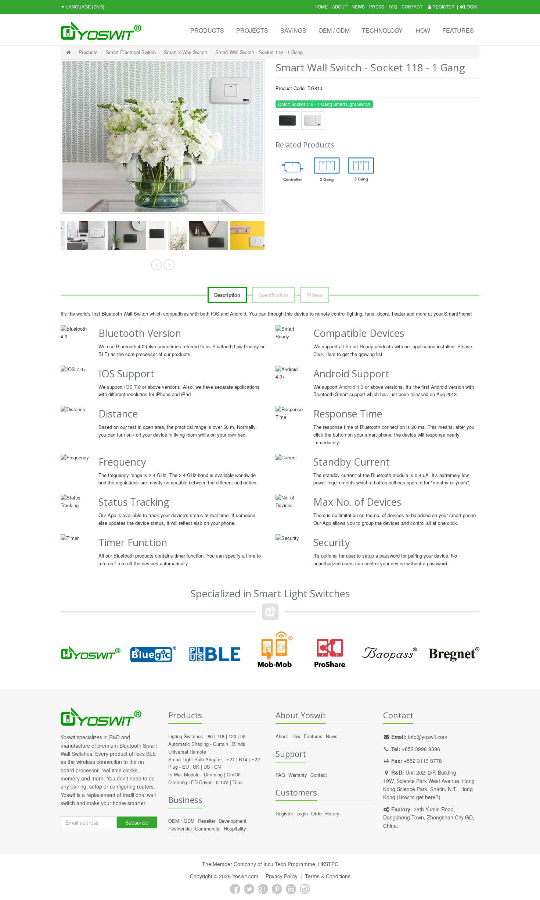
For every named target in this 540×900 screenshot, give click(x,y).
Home (321, 6)
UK (196, 766)
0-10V (222, 782)
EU (185, 766)
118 (220, 736)
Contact (412, 6)
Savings (293, 30)
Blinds (238, 743)
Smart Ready (359, 346)
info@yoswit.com (427, 736)
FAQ (393, 6)
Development (232, 820)
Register (443, 6)
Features (458, 30)
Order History (325, 813)
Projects (252, 30)
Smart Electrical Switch (131, 52)
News (358, 6)
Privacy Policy (282, 876)
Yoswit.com (245, 876)
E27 (230, 759)
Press (376, 6)
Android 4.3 (351, 386)
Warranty (297, 774)
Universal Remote (187, 751)
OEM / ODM (334, 30)
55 (242, 736)
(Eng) (82, 6)
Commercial (207, 828)
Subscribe (136, 822)
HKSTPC (328, 864)
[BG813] (81, 235)
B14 (243, 759)
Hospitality (235, 828)
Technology (382, 30)
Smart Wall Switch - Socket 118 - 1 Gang (259, 52)
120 (232, 736)
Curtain (220, 743)
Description (227, 294)
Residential (180, 828)
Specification (273, 294)
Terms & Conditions (327, 876)
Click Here (324, 354)
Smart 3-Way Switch (185, 52)
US (207, 766)
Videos (315, 294)
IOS (128, 386)
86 (210, 736)
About (339, 6)
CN (217, 766)
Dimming (213, 774)
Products (207, 30)
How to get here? (419, 797)
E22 (255, 759)
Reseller (206, 820)
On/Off (234, 774)
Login (471, 6)
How (423, 30)
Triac (238, 782)
